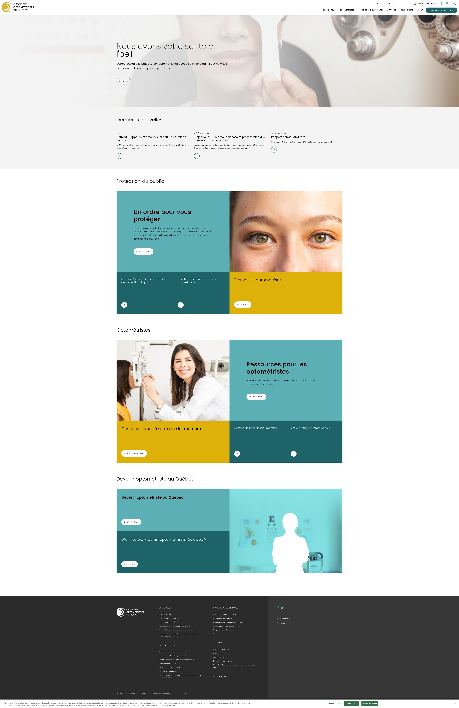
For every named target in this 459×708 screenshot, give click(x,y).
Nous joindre (407, 10)
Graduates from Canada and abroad (228, 622)
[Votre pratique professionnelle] (294, 454)
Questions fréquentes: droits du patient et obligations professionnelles (180, 635)
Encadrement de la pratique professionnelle (176, 660)
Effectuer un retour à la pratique (171, 656)
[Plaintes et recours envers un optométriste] (181, 305)
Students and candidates (370, 10)
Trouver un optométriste (441, 10)
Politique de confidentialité (162, 693)
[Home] (18, 7)
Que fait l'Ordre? (165, 614)
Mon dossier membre (134, 453)
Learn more (129, 564)
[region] (229, 704)
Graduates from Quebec (223, 618)
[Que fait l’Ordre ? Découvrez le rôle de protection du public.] (124, 305)
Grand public (329, 10)
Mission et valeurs (220, 649)
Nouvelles (405, 4)
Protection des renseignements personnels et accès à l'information (234, 666)
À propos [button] (124, 81)
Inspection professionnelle (169, 667)
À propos (391, 10)
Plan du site (181, 693)
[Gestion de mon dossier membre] (237, 454)
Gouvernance (218, 653)
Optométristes (347, 10)
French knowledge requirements (226, 626)
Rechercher (243, 304)
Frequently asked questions (224, 630)
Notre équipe (218, 657)
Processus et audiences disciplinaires (174, 626)
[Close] (455, 703)
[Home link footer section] (130, 612)
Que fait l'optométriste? (168, 618)
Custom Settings (334, 703)
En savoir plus (143, 251)
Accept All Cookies (370, 703)
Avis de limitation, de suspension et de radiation (178, 630)
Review (216, 634)
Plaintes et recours (166, 622)
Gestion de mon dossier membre (172, 652)
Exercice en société (166, 671)
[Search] (454, 3)
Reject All (351, 703)
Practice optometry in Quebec (225, 614)
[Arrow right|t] (119, 156)
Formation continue (166, 663)
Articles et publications (387, 4)
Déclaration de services (222, 661)
